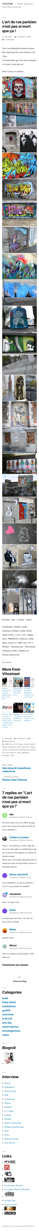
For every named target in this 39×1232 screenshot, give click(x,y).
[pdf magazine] (9, 1196)
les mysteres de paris (13, 1185)
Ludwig (7, 1115)
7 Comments (9, 40)
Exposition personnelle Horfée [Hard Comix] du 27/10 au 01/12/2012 (29, 693)
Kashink (8, 1107)
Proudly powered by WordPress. (22, 1226)
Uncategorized (11, 1030)
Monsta (33, 750)
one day (7, 1022)
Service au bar (10, 1204)
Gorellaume (11, 747)
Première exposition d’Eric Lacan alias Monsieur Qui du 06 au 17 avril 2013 (7, 694)
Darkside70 (9, 1087)
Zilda (12, 755)
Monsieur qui (24, 750)
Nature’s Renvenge (12, 1123)
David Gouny (10, 1091)
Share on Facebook (6, 662)
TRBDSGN (25, 753)
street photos (9, 741)
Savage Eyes (10, 1200)
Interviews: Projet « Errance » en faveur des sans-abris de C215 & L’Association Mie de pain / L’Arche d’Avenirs (7, 720)
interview (8, 1014)
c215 (15, 744)
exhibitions (9, 1006)
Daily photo (9, 1002)
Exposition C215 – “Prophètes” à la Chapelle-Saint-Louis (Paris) (18, 717)
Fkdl (6, 1095)
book (5, 998)
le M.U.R (7, 1018)
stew (19, 753)
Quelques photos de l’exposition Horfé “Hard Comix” (17, 692)
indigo (32, 747)
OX (3, 753)
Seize (6, 1134)
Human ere (26, 747)
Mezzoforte (14, 750)
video (5, 1034)
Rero (6, 1130)
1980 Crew (8, 744)
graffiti (6, 1010)
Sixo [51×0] (9, 1142)
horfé (19, 747)
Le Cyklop (9, 1111)
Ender (26, 744)
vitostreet (7, 3)
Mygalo (7, 1119)
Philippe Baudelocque (14, 1127)
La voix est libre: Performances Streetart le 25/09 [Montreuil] (29, 717)
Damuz (20, 744)
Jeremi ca (6, 750)
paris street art (10, 753)
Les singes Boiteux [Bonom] (17, 1189)
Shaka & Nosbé (11, 1138)
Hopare (7, 1103)
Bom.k (7, 1083)
